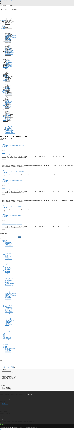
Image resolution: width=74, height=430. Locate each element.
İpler (4, 89)
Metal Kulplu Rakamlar (7, 69)
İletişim (3, 409)
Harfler (3, 73)
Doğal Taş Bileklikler (8, 242)
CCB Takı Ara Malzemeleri (9, 278)
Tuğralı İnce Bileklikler (8, 253)
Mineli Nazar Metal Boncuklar (9, 312)
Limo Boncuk (7, 284)
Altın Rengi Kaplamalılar (8, 307)
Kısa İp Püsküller (7, 116)
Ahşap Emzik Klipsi (8, 330)
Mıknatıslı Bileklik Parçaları (9, 285)
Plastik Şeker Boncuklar (8, 326)
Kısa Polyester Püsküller (8, 273)
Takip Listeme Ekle (4, 146)
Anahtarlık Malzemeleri (8, 277)
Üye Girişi (11, 0)
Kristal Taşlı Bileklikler (7, 91)
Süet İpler (6, 264)
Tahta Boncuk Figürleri (8, 331)
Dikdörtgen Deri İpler (8, 256)
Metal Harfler (5, 347)
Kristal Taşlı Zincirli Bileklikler (9, 247)
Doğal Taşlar (3, 332)
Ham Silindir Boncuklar (8, 318)
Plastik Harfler (5, 357)
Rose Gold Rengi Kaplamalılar (9, 313)
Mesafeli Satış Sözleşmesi (6, 405)
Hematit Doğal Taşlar (6, 339)
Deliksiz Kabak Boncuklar (8, 317)
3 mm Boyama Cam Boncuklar (8, 28)
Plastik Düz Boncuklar (8, 322)
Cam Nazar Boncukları (7, 24)
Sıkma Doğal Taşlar (6, 344)
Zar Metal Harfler (7, 73)
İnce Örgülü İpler (7, 105)
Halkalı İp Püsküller (8, 271)
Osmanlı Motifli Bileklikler (8, 250)
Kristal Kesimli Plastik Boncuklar (9, 283)
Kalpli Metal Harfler (7, 351)
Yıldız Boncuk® (12, 427)
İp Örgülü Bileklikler (8, 244)
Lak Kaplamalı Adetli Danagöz (7, 305)
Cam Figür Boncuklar (7, 23)
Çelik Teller (6, 255)
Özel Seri (4, 66)
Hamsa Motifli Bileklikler (8, 243)
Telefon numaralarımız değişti (6, 398)
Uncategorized (4, 358)
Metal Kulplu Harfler (7, 80)
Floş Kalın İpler (7, 258)
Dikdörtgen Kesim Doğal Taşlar (7, 338)
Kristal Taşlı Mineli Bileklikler (8, 92)
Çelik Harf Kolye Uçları (8, 280)
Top (0, 429)
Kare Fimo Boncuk (7, 282)
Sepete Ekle (3, 150)
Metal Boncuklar (5, 306)
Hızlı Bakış (3, 144)
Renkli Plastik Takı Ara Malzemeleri (10, 286)
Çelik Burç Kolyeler (7, 267)
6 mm (4, 335)
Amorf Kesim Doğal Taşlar (7, 337)
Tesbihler (4, 129)
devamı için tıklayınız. (30, 394)
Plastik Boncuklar (5, 316)
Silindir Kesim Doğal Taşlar (7, 343)
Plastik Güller (7, 325)
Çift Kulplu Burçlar (7, 349)
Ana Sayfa (3, 25)
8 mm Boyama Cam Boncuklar (8, 20)
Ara (11, 5)
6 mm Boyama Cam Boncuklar (9, 292)
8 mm (4, 336)
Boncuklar (4, 26)
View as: (1, 139)
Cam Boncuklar (5, 27)
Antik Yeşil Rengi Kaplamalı (9, 308)
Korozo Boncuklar (6, 304)
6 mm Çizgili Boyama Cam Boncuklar (9, 19)
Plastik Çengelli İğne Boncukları (9, 320)
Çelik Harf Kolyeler (7, 269)
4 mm (4, 334)
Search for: (2, 9)
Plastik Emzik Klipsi (8, 323)
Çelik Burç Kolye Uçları (8, 279)
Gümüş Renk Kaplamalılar (8, 311)
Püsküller (4, 104)
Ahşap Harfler (5, 346)
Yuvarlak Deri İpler (7, 265)
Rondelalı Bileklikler (8, 251)
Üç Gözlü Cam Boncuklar (8, 303)
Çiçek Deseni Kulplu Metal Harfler (10, 348)
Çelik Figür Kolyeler (8, 268)
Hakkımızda (3, 403)
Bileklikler (4, 76)
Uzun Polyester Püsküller (8, 120)
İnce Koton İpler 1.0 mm (8, 259)
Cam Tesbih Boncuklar (8, 299)
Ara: (1, 5)
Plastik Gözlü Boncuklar (8, 324)
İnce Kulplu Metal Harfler (8, 78)
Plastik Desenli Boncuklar (8, 321)
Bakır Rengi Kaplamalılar (8, 309)
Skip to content (2, 28)
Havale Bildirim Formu (5, 404)
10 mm (4, 333)
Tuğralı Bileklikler (7, 252)
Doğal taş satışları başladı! (6, 399)
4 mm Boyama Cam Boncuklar (8, 17)
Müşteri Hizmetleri (6, 0)
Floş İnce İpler (7, 257)
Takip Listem (2, 0)
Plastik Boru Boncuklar (8, 319)
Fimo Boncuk (7, 281)
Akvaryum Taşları (7, 296)
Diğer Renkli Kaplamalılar (8, 310)
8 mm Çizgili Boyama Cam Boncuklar (9, 21)
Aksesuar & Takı (5, 86)
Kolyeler (4, 266)
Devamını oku (4, 159)
